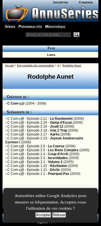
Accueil (9, 65)
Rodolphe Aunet (72, 65)
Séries (10, 26)
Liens (50, 54)
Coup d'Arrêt (58, 154)
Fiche (50, 48)
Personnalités (30, 26)
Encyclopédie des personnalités (35, 65)
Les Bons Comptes (63, 150)
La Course (56, 146)
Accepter (43, 215)
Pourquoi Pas (58, 174)
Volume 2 (55, 162)
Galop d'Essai (61, 123)
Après (55, 134)
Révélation (58, 166)
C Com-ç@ (16, 103)
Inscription (60, 2)
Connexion (86, 2)
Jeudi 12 (56, 126)
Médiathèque (55, 26)
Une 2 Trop (58, 130)
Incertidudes (58, 158)
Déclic (55, 170)
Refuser (59, 215)
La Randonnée (61, 119)
